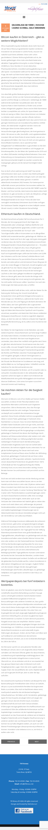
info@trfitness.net (26, 784)
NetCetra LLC (32, 804)
